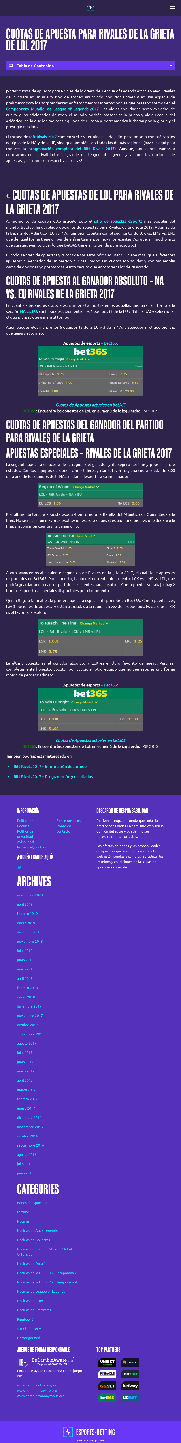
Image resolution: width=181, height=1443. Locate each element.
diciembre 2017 (29, 1006)
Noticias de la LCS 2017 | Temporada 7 (47, 1273)
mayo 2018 (25, 969)
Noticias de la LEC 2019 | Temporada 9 (47, 1282)
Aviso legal (25, 842)
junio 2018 (25, 960)
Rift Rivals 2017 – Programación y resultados (53, 776)
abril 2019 (25, 904)
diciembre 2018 (29, 932)
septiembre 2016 (30, 1145)
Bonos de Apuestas (32, 1203)
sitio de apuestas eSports (118, 221)
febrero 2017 (27, 1099)
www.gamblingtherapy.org (37, 1385)
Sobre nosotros (69, 821)
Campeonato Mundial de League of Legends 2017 (52, 109)
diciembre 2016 (29, 1117)
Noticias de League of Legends (41, 1291)
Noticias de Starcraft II (34, 1310)
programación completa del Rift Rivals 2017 (71, 148)
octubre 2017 (27, 1025)
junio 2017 (25, 1062)
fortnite (23, 1212)
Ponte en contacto (64, 828)
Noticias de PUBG (31, 1301)
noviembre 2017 (30, 1015)
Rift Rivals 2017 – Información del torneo (50, 766)
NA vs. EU (28, 311)
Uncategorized (28, 1338)
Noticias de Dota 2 (31, 1264)
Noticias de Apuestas (33, 1240)
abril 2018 (25, 978)
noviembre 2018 (30, 941)
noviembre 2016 (30, 1127)
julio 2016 (24, 1164)
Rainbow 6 (25, 1319)
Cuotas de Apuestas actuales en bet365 (90, 405)
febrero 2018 (27, 988)
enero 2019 (26, 923)
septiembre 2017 (30, 1034)
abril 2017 (25, 1080)
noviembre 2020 (30, 895)
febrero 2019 (27, 914)
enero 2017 (26, 1108)
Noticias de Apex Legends (37, 1230)
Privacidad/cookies (31, 847)
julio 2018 (24, 951)
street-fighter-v (29, 1328)
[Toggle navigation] (174, 6)
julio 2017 (24, 1053)
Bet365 (110, 343)
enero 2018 (26, 997)
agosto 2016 (26, 1155)
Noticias (23, 1221)
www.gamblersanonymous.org (40, 1396)
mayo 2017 (25, 1071)
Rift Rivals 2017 (43, 136)
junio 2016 (25, 1173)
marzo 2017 (26, 1090)
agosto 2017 (26, 1043)
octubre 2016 (27, 1136)
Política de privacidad (25, 833)
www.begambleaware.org (37, 1390)
